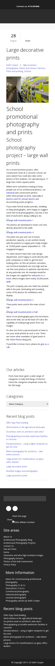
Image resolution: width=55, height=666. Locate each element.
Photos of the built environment (18, 561)
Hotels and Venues (27, 68)
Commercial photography (17, 591)
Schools (27, 71)
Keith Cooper (12, 65)
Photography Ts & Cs (15, 585)
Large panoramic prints (17, 475)
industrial (10, 192)
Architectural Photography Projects (20, 543)
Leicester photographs (16, 597)
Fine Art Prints (10, 549)
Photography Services (13, 558)
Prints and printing (14, 71)
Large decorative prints (16, 466)
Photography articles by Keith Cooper (23, 600)
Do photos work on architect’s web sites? (25, 431)
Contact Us (9, 546)
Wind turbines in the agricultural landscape (25, 427)
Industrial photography (16, 594)
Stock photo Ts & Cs (15, 588)
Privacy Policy (10, 564)
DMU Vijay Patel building (17, 422)
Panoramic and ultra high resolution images (23, 555)
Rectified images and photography (22, 471)
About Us (8, 536)
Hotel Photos (16, 339)
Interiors (41, 68)
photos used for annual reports (20, 199)
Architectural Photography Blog (18, 539)
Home (6, 552)
